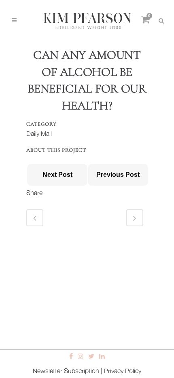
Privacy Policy (122, 370)
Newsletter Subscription (66, 370)
